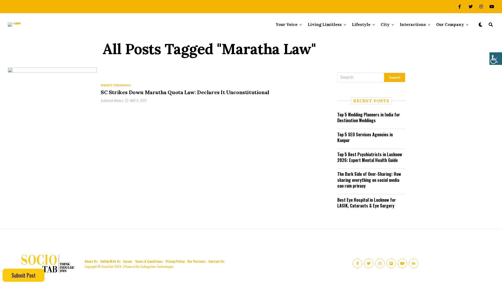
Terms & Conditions (149, 261)
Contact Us (216, 261)
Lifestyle (361, 24)
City (385, 24)
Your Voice (287, 24)
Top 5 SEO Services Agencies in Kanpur (365, 137)
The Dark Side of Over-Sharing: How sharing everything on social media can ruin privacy (369, 180)
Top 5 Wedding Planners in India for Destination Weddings (368, 117)
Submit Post (24, 275)
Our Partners (196, 261)
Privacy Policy (175, 261)
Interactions (413, 24)
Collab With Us (110, 261)
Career (127, 261)
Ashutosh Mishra (112, 100)
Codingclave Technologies (157, 266)
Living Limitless (325, 24)
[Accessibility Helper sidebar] (495, 58)
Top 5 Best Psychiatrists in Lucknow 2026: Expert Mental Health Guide (369, 157)
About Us (91, 261)
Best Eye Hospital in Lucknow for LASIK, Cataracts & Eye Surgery (366, 203)
